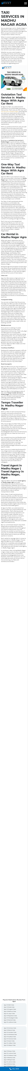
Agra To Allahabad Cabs (10, 1034)
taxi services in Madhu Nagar (9, 111)
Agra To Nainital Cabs (10, 1020)
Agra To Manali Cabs (9, 1030)
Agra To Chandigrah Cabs (11, 1018)
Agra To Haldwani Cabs (10, 1055)
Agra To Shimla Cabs (9, 1064)
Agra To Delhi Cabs (9, 1005)
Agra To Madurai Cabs (10, 1066)
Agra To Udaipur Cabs (10, 1045)
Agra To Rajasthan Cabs (10, 1015)
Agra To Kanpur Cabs (9, 1051)
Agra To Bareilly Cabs (9, 1057)
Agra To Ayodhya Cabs (10, 1036)
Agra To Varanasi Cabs (10, 1038)
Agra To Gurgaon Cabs (10, 1009)
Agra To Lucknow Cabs (10, 1053)
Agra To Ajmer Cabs (9, 1041)
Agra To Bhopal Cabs (9, 1059)
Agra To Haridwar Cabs (10, 1032)
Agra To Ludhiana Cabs (10, 1022)
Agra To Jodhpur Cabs (10, 1043)
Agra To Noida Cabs (9, 1007)
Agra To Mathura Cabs (10, 1011)
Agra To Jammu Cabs (9, 1062)
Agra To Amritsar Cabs (10, 1028)
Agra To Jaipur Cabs (9, 1013)
